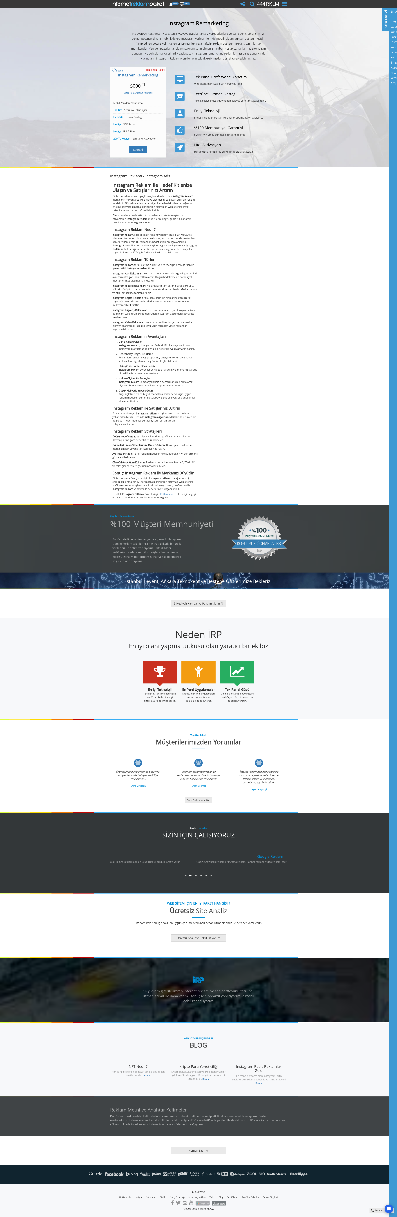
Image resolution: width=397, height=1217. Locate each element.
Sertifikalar (232, 1193)
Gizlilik (163, 1193)
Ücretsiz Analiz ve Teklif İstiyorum (198, 934)
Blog (221, 1193)
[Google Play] (203, 1200)
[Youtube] (191, 1200)
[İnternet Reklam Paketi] (139, 4)
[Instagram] (185, 1200)
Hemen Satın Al (199, 1147)
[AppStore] (219, 1200)
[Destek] (389, 1209)
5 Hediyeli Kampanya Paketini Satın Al (198, 603)
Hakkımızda (125, 1193)
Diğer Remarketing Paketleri (138, 93)
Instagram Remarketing (138, 75)
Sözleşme (151, 1193)
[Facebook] (172, 1200)
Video (212, 1193)
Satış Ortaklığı (177, 1193)
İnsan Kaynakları (197, 1193)
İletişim (139, 1193)
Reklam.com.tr (168, 494)
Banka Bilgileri (270, 1193)
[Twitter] (178, 1200)
